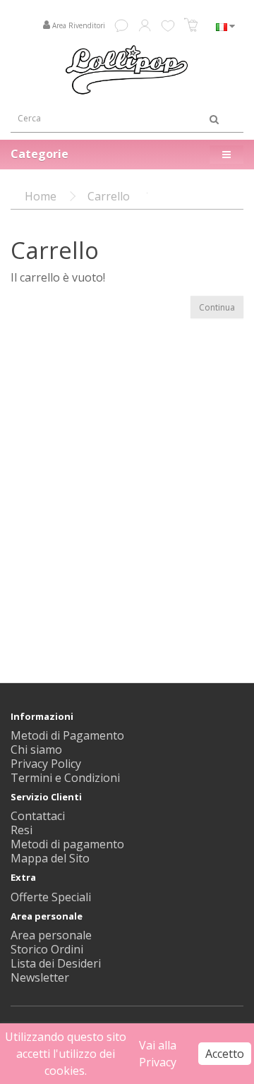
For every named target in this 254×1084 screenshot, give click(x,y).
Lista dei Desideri (56, 963)
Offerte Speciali (51, 897)
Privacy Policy (46, 763)
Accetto (224, 1053)
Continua (217, 307)
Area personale (51, 935)
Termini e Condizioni (65, 777)
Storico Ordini (47, 949)
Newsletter (40, 977)
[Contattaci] (121, 23)
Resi (21, 830)
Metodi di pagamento (67, 844)
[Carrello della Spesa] (191, 27)
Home (40, 196)
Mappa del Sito (50, 858)
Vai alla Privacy (157, 1053)
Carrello (108, 196)
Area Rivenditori (78, 25)
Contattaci (38, 816)
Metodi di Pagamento (67, 735)
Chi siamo (36, 749)
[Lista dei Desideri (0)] (168, 25)
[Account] (145, 23)
